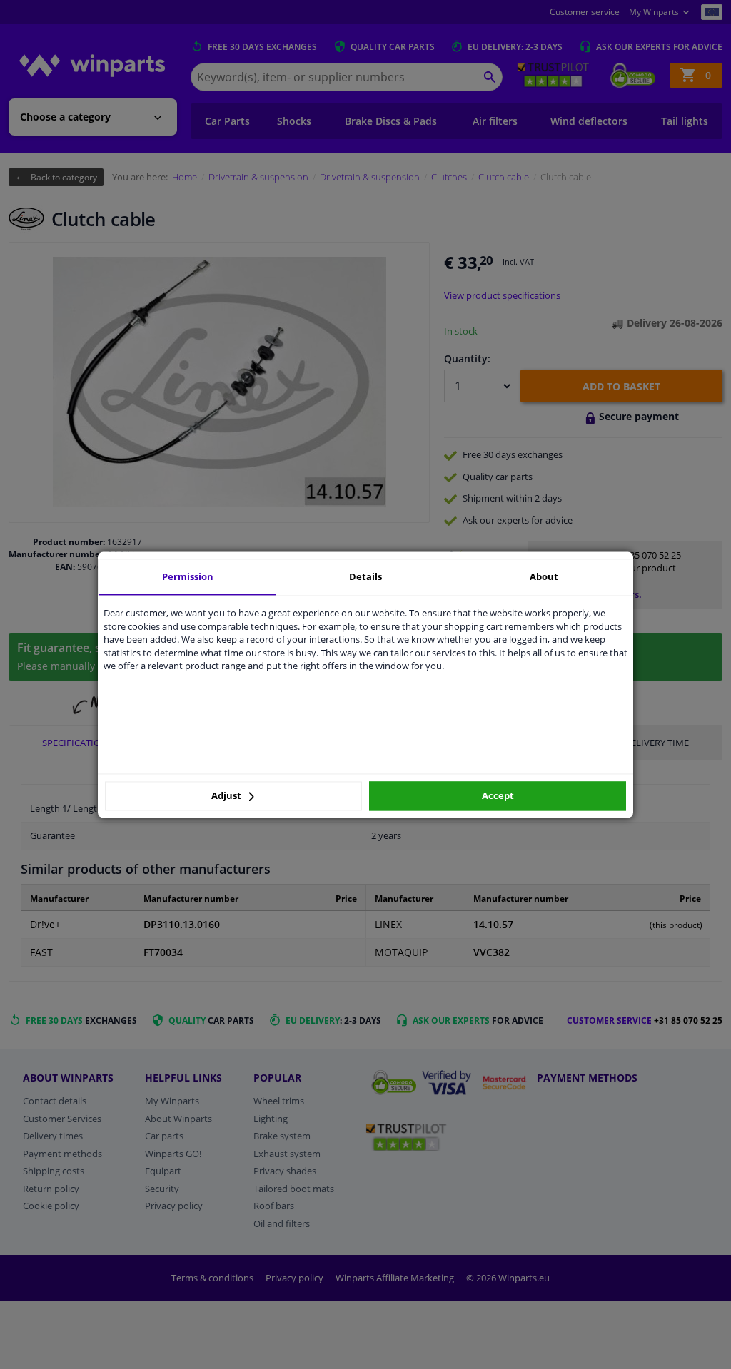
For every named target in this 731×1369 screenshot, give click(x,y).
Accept (498, 796)
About (544, 576)
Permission (187, 576)
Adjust (227, 796)
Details (365, 576)
